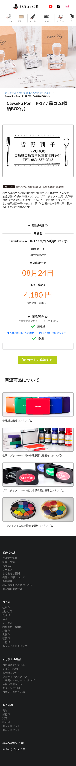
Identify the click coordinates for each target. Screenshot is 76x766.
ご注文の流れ (9, 558)
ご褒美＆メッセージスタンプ (18, 680)
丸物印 (6, 634)
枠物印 (6, 630)
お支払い (7, 565)
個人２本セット (11, 725)
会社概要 (7, 581)
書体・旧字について (13, 577)
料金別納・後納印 (12, 626)
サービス (7, 569)
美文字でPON (10, 668)
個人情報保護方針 (12, 588)
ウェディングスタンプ (14, 676)
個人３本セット (11, 729)
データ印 (7, 622)
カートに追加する (39, 360)
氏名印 (6, 615)
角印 (4, 619)
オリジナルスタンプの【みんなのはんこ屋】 (28, 92)
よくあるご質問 (11, 573)
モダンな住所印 (11, 687)
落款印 (6, 638)
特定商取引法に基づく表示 (17, 584)
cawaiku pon (9, 672)
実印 (4, 710)
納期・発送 (8, 561)
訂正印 (6, 722)
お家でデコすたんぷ (13, 691)
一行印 (6, 642)
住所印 (6, 607)
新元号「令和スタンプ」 (16, 646)
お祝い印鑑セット (12, 684)
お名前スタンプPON (13, 664)
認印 (4, 718)
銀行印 (6, 714)
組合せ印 (7, 611)
